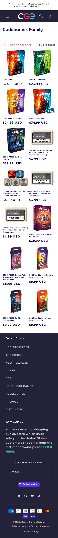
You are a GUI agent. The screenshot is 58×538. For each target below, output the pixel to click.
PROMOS (12, 401)
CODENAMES (8, 80)
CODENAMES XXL (36, 118)
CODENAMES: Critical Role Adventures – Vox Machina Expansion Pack (14, 277)
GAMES (11, 370)
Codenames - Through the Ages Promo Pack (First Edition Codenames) (40, 152)
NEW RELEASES (17, 362)
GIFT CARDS (14, 409)
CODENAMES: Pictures (12, 118)
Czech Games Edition (33, 522)
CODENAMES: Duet (37, 80)
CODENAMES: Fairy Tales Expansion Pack (40, 319)
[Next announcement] (52, 5)
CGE (8, 378)
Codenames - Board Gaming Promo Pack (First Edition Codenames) (15, 230)
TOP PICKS (13, 355)
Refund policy (31, 531)
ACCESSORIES (15, 393)
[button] (7, 16)
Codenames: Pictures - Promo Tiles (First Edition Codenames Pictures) (16, 193)
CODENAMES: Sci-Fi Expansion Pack (11, 319)
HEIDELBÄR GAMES (19, 386)
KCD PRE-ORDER (17, 347)
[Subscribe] (48, 472)
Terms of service (40, 526)
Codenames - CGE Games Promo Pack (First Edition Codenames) (40, 193)
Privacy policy (20, 526)
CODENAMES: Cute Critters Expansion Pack (41, 276)
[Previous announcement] (6, 5)
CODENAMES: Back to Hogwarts (12, 158)
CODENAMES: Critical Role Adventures (40, 235)
